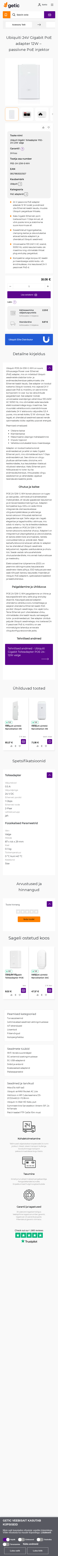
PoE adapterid (17, 194)
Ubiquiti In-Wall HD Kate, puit (21, 1103)
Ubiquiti (13, 184)
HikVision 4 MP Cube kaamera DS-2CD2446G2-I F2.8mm (24, 1098)
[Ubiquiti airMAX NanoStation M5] (15, 709)
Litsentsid (12, 1031)
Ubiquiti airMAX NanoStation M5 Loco (41, 726)
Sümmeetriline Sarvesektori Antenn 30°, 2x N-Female (28, 1108)
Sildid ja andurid (15, 1065)
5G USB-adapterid (16, 1061)
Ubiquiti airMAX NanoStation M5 (12, 726)
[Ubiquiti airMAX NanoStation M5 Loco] (41, 709)
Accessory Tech (18, 25)
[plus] (48, 286)
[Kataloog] (6, 14)
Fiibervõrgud (13, 1034)
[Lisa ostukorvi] (24, 744)
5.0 (8, 721)
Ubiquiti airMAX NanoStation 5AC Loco (39, 977)
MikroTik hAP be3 (15, 1089)
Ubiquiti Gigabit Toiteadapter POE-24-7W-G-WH (15, 977)
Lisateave (46, 1532)
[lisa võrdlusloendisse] (43, 127)
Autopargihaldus (15, 1038)
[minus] (10, 286)
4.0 (8, 971)
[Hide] (49, 368)
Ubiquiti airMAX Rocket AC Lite (22, 1092)
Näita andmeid (30, 1544)
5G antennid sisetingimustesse (22, 1058)
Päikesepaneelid (15, 1073)
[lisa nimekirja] (49, 127)
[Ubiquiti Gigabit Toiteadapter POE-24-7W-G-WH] (15, 959)
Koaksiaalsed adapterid (18, 1069)
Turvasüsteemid (15, 1019)
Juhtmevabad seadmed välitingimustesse (27, 1023)
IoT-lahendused (14, 1027)
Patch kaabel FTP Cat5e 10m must (24, 1113)
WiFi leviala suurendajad (19, 1054)
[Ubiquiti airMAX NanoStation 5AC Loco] (41, 959)
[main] (12, 5)
